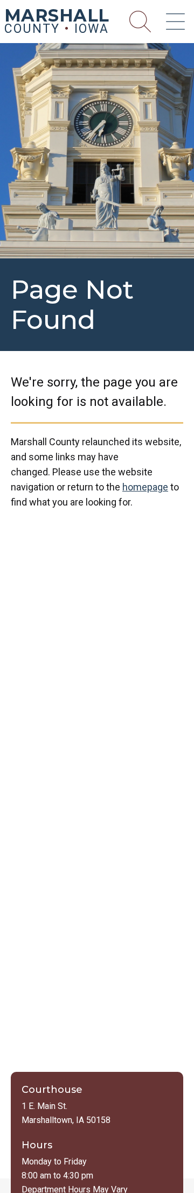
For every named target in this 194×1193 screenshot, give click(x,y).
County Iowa (56, 23)
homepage (145, 487)
